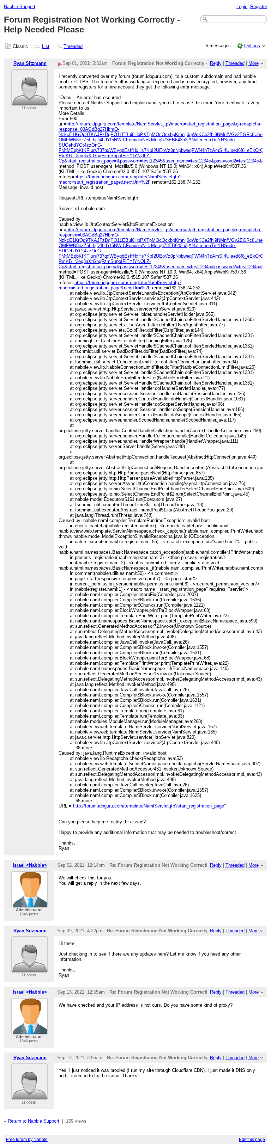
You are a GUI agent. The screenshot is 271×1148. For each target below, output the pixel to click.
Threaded (73, 46)
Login (241, 6)
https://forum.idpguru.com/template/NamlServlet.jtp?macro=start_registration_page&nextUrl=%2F (120, 179)
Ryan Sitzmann (30, 63)
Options (252, 45)
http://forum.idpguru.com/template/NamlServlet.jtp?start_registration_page (148, 806)
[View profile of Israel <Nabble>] (29, 903)
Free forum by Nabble (27, 1139)
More (253, 63)
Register (258, 6)
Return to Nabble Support (33, 1121)
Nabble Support (19, 6)
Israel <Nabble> (30, 865)
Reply (216, 63)
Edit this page (252, 1139)
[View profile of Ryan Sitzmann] (29, 101)
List (45, 46)
